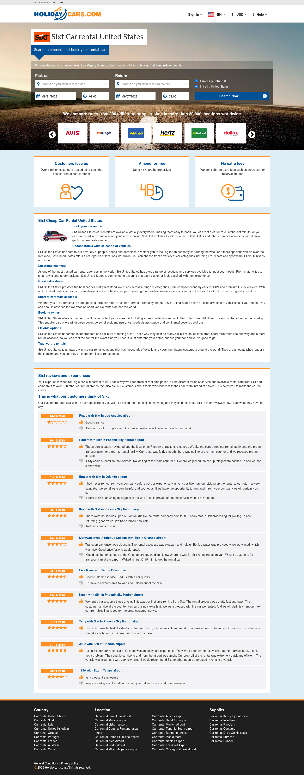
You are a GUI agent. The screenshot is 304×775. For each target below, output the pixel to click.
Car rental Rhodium (222, 724)
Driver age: (210, 81)
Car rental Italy (43, 724)
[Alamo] (136, 132)
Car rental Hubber (221, 741)
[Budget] (104, 132)
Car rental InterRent (222, 720)
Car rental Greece (46, 732)
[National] (199, 132)
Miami (133, 65)
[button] (217, 14)
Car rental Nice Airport (109, 741)
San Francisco (118, 65)
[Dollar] (231, 132)
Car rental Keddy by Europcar (228, 716)
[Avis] (72, 132)
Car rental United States (50, 716)
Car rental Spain (44, 720)
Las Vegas (88, 65)
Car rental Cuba (44, 749)
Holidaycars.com (55, 767)
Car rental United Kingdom (51, 728)
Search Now (243, 96)
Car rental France (45, 741)
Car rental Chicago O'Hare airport (174, 749)
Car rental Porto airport (110, 745)
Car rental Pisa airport (166, 737)
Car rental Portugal (46, 737)
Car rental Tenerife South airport (173, 728)
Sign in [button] (194, 14)
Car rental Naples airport (168, 741)
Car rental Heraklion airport (170, 720)
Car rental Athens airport (168, 716)
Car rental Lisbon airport (111, 724)
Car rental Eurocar (221, 737)
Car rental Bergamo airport (169, 732)
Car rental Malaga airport (111, 720)
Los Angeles (71, 65)
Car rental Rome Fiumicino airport (117, 737)
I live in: (213, 86)
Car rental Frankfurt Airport (169, 745)
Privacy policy (69, 763)
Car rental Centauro (222, 728)
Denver (143, 65)
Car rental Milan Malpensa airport (117, 749)
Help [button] (261, 14)
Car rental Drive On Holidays (228, 732)
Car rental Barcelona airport (113, 716)
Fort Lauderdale (160, 65)
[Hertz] (167, 132)
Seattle (177, 65)
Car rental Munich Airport (168, 724)
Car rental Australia (46, 745)
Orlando (102, 65)
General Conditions (46, 763)
